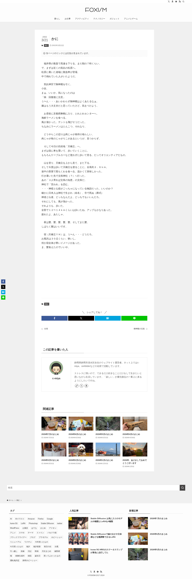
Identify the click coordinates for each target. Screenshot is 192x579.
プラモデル (43, 537)
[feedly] (176, 1)
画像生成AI (19, 556)
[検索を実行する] (182, 488)
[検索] (183, 1)
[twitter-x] (169, 1)
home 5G (14, 523)
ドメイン (40, 533)
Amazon (31, 519)
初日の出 (47, 546)
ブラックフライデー (18, 537)
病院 (29, 556)
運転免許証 (14, 560)
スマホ (21, 533)
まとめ (43, 528)
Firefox (41, 519)
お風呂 (25, 528)
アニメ (13, 533)
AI (11, 519)
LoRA (23, 523)
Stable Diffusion (47, 523)
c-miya (56, 378)
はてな (34, 528)
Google (50, 519)
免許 (28, 546)
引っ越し (13, 551)
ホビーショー (56, 537)
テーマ (30, 533)
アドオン (52, 528)
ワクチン (28, 542)
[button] (54, 318)
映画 (37, 551)
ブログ (32, 537)
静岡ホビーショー (30, 560)
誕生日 (37, 556)
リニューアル (15, 542)
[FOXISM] (96, 9)
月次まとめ (46, 551)
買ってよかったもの (52, 556)
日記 (29, 551)
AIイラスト (19, 519)
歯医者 (57, 551)
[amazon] (172, 1)
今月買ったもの (16, 546)
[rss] (180, 1)
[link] (77, 386)
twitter (59, 523)
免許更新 (37, 546)
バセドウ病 (52, 533)
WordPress (14, 528)
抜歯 (22, 551)
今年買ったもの (41, 542)
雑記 (46, 45)
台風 (56, 546)
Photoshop (33, 523)
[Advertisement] (94, 274)
